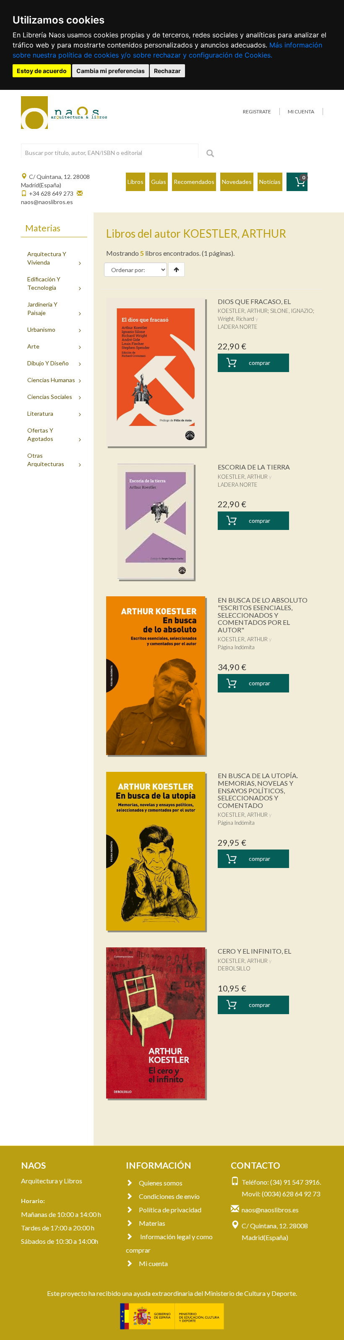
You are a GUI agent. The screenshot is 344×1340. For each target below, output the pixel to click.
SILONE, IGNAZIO (291, 310)
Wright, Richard (236, 318)
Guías (158, 181)
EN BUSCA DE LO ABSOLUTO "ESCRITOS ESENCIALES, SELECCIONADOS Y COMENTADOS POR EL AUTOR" (263, 614)
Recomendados (194, 181)
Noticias (270, 181)
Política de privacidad (170, 1210)
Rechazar (167, 70)
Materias (152, 1223)
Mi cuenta (153, 1263)
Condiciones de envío (169, 1196)
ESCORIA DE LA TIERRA (254, 467)
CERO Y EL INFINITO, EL (254, 951)
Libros (135, 181)
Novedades (237, 181)
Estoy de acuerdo (42, 70)
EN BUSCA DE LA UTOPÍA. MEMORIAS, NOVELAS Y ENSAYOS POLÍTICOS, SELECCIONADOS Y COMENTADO (258, 790)
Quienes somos (160, 1183)
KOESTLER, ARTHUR (243, 310)
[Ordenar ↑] (176, 269)
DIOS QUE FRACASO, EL (254, 301)
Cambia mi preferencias (110, 70)
